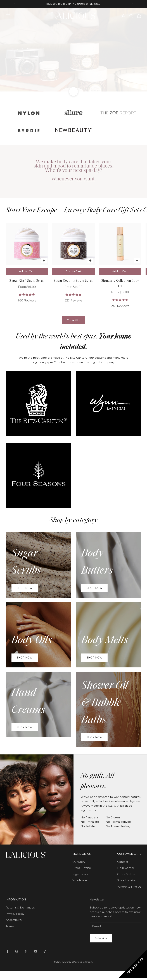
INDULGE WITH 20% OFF (13, 481)
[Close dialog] (142, 4)
